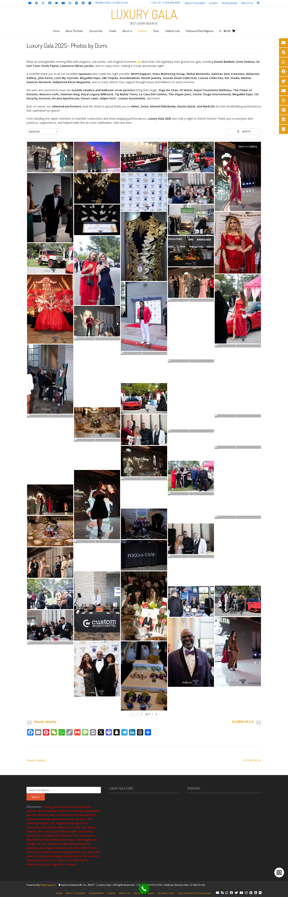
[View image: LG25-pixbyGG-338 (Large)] (50, 208)
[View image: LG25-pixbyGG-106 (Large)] (144, 246)
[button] (44, 132)
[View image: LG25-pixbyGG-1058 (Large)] (238, 447)
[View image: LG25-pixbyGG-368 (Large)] (144, 606)
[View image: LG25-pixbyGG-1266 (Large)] (144, 429)
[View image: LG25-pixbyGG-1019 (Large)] (191, 361)
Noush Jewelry (45, 721)
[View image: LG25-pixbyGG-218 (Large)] (191, 157)
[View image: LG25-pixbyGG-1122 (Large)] (50, 531)
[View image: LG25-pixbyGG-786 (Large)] (97, 606)
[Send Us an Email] (29, 3)
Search (36, 797)
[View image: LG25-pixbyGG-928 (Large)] (238, 601)
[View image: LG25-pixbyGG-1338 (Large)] (238, 651)
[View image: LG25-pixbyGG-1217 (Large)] (144, 353)
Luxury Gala (144, 14)
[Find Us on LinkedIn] (83, 3)
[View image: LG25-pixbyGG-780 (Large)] (144, 676)
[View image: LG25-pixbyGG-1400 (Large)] (144, 478)
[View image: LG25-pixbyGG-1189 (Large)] (191, 188)
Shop (156, 31)
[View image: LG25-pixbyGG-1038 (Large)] (191, 476)
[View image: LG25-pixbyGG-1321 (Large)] (97, 157)
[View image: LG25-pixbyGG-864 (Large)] (144, 524)
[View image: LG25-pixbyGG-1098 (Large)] (238, 517)
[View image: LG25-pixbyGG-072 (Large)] (144, 192)
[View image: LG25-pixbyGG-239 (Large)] (144, 398)
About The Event (195, 3)
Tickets (213, 3)
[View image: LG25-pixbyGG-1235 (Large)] (50, 642)
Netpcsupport (48, 885)
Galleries (142, 31)
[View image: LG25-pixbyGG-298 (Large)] (50, 594)
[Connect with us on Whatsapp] (43, 3)
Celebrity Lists (172, 31)
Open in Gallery (247, 146)
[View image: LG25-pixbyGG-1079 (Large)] (191, 300)
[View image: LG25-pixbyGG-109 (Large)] (191, 431)
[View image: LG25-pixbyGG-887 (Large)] (144, 316)
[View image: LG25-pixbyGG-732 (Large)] (238, 243)
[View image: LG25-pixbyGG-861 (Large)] (97, 219)
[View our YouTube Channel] (63, 3)
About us (247, 3)
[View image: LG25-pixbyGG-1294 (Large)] (191, 282)
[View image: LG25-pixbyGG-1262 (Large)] (191, 538)
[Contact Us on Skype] (36, 3)
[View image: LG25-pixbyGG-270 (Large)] (238, 309)
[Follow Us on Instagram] (69, 3)
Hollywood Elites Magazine (199, 31)
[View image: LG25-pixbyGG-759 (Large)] (191, 219)
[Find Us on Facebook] (49, 3)
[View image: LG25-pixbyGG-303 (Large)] (97, 338)
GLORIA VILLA (243, 721)
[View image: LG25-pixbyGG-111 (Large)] (191, 652)
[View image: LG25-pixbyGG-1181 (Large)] (50, 625)
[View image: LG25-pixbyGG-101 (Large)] (238, 415)
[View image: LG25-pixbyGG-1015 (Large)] (97, 270)
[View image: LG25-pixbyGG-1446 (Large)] (238, 176)
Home (56, 31)
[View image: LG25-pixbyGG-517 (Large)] (50, 562)
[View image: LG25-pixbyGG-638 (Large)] (50, 416)
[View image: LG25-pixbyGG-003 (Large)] (97, 440)
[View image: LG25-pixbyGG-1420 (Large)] (50, 157)
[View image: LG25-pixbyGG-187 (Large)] (50, 258)
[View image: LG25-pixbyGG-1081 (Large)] (97, 669)
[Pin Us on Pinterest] (76, 3)
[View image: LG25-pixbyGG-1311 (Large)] (97, 541)
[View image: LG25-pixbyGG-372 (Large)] (97, 321)
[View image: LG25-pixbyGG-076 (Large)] (191, 251)
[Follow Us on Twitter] (56, 3)
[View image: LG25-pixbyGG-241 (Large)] (191, 556)
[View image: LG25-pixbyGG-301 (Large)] (238, 345)
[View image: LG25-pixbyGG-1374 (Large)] (97, 504)
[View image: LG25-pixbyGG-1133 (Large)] (97, 188)
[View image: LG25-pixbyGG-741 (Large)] (144, 157)
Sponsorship (229, 3)
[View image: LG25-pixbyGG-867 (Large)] (191, 601)
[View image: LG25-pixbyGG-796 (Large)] (97, 422)
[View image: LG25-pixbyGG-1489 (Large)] (50, 309)
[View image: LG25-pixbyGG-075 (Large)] (144, 555)
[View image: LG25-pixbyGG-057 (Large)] (191, 493)
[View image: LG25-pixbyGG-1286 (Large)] (144, 461)
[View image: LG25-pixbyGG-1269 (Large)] (50, 499)
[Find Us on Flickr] (89, 3)
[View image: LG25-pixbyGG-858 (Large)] (50, 379)
